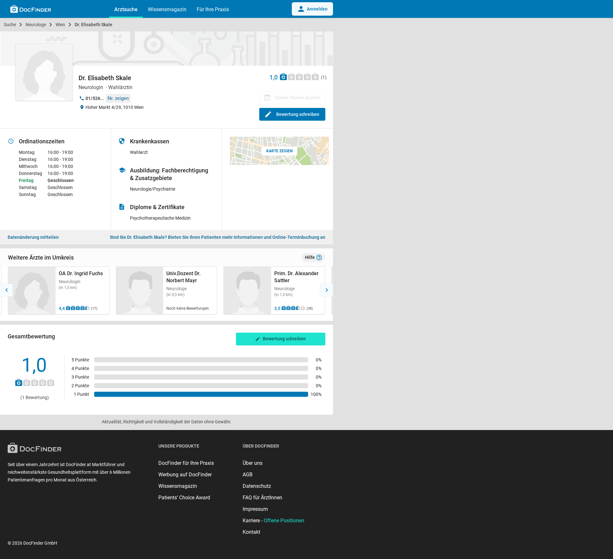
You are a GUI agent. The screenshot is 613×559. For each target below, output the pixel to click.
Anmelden (317, 8)
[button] (6, 290)
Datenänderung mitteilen (33, 237)
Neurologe (36, 24)
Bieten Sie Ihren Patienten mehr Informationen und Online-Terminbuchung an (217, 237)
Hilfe (310, 257)
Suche (10, 24)
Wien (60, 24)
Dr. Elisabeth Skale (93, 24)
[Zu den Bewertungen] (299, 76)
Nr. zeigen (118, 98)
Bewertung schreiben (297, 114)
